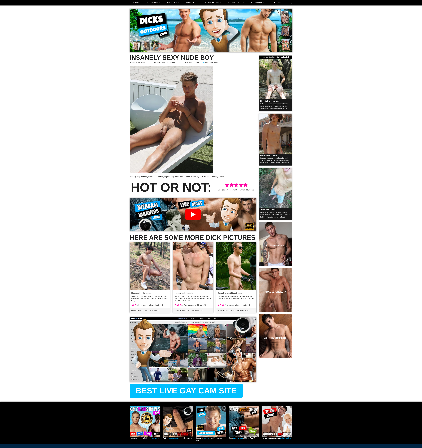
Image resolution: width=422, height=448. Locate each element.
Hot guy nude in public (184, 293)
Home (137, 3)
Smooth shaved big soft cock (230, 293)
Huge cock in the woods (141, 293)
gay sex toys (238, 438)
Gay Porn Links (213, 3)
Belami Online (285, 438)
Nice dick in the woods (270, 101)
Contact (279, 3)
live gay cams (154, 438)
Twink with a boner (268, 210)
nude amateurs (174, 438)
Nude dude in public (269, 155)
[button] (290, 2)
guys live (207, 438)
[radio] (227, 185)
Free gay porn (236, 3)
